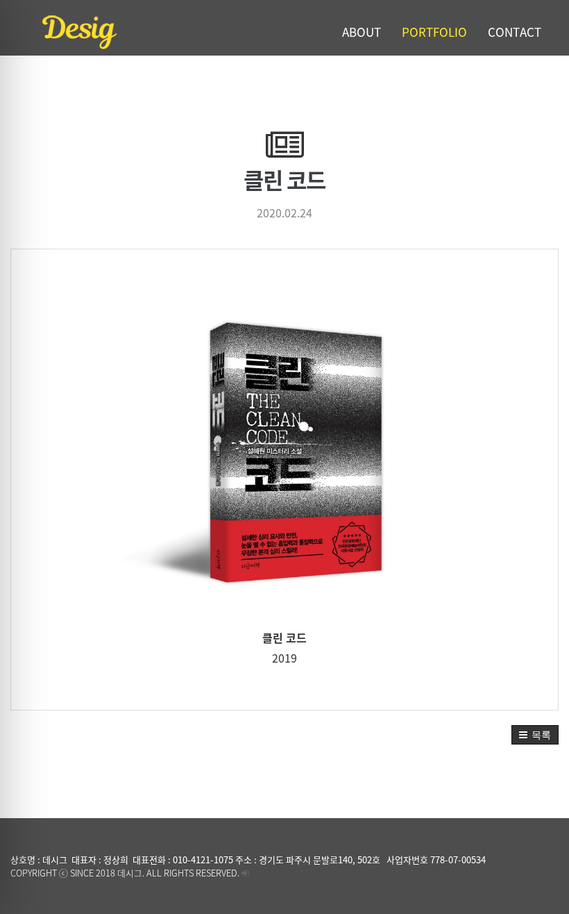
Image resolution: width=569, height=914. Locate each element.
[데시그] (122, 31)
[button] (535, 735)
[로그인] (245, 872)
